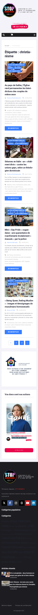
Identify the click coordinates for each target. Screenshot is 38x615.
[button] (34, 35)
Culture (33, 530)
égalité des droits (15, 117)
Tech (16, 557)
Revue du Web (11, 310)
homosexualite (9, 259)
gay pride (20, 257)
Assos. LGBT (26, 526)
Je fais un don (19, 450)
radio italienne (9, 191)
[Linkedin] (33, 503)
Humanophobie (11, 542)
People (6, 547)
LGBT (22, 261)
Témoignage (12, 284)
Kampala (15, 259)
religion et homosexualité (23, 121)
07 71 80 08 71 (20, 489)
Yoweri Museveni (9, 263)
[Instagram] (16, 503)
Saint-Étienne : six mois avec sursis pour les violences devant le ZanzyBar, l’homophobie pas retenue (22, 584)
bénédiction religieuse (21, 110)
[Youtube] (27, 503)
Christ (14, 184)
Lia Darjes (7, 325)
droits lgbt (7, 117)
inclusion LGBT (22, 119)
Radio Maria (16, 191)
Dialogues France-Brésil (8, 534)
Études (18, 562)
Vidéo (12, 561)
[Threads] (21, 503)
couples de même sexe (23, 115)
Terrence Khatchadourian (14, 98)
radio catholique (28, 189)
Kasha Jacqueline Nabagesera (13, 261)
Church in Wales (17, 112)
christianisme (8, 112)
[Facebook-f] (10, 503)
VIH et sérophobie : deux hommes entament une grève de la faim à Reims (22, 574)
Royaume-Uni (8, 123)
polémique (21, 189)
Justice (24, 542)
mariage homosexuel (10, 121)
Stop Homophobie (14, 71)
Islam (19, 322)
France (20, 538)
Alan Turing (10, 255)
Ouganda (27, 261)
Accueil (7, 45)
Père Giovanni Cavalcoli (11, 189)
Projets (25, 547)
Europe (10, 68)
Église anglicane (25, 117)
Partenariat (32, 543)
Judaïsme (24, 322)
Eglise (25, 184)
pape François (19, 187)
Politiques (16, 547)
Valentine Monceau (12, 242)
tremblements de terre (11, 193)
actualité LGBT (11, 110)
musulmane (28, 325)
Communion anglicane (11, 115)
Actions (6, 521)
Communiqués (22, 530)
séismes (22, 191)
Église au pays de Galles (11, 119)
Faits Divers (9, 538)
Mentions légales (7, 605)
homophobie (27, 257)
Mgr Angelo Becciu (10, 187)
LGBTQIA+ (30, 119)
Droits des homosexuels (11, 257)
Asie (16, 526)
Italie (29, 184)
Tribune (21, 557)
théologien (28, 191)
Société (10, 143)
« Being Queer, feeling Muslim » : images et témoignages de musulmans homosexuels (19, 303)
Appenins (9, 184)
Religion (18, 68)
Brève (12, 530)
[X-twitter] (4, 503)
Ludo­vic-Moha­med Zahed (17, 325)
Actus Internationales (16, 65)
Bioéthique (6, 530)
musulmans (8, 327)
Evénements (27, 534)
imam (16, 322)
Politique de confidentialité (23, 605)
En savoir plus (13, 128)
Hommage (28, 538)
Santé (4, 552)
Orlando (14, 327)
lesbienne (30, 322)
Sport (20, 552)
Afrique (11, 526)
